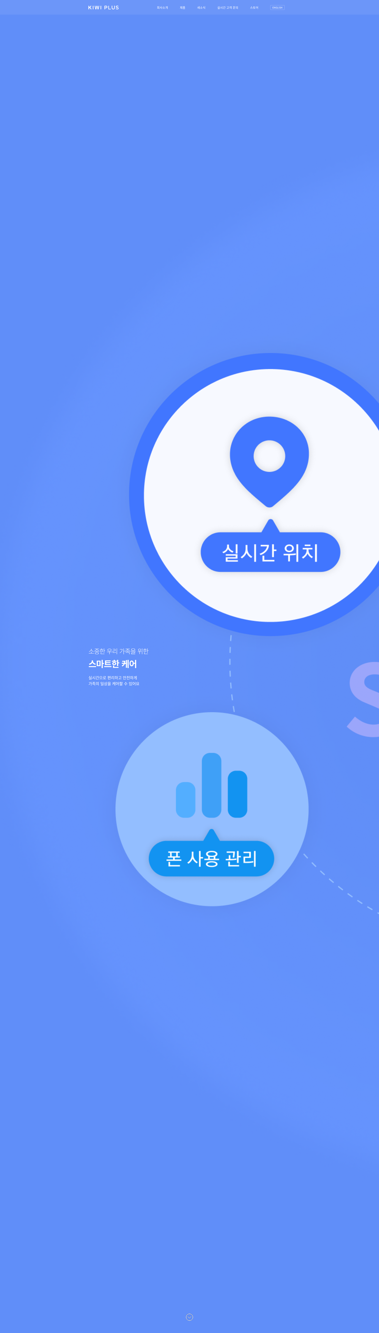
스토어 (254, 7)
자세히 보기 (104, 695)
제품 (182, 7)
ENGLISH (277, 7)
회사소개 (162, 7)
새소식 (201, 7)
